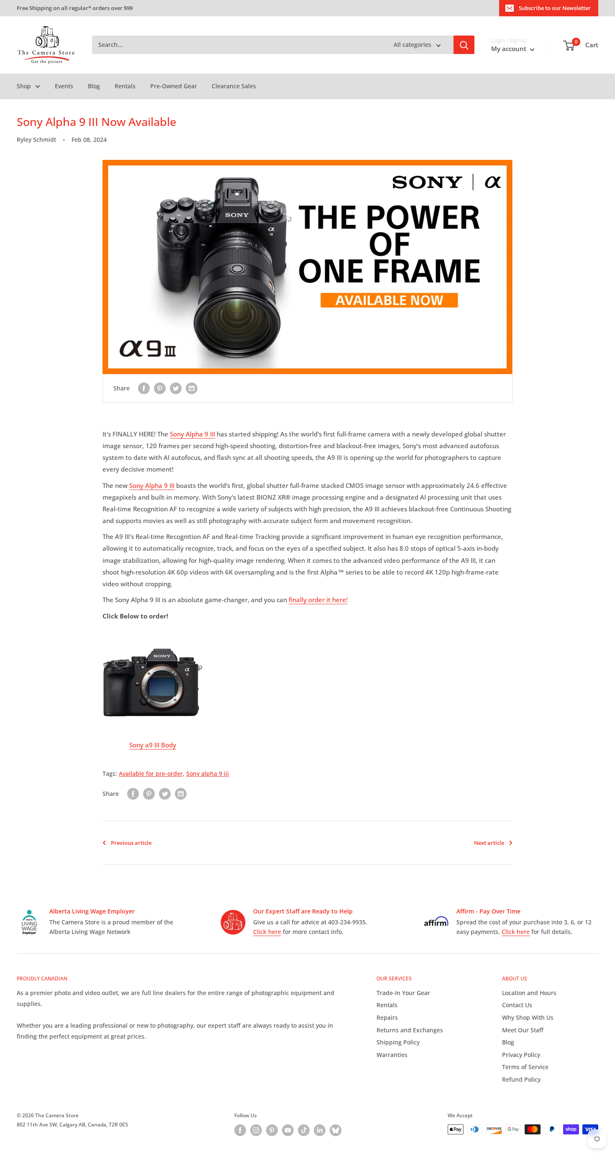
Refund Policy (521, 1079)
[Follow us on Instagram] (256, 1130)
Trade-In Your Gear (403, 993)
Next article (489, 843)
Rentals (125, 86)
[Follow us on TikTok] (304, 1130)
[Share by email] (191, 388)
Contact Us (517, 1005)
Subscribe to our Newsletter (555, 8)
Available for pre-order (151, 773)
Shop (24, 86)
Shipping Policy (398, 1042)
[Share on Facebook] (144, 388)
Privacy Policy (521, 1055)
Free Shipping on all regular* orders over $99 (75, 8)
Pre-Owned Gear (173, 86)
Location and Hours (529, 993)
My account (509, 49)
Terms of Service (525, 1067)
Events (64, 86)
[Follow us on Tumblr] (335, 1130)
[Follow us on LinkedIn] (319, 1130)
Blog (94, 86)
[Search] (464, 45)
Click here (267, 932)
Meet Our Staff (522, 1030)
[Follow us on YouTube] (288, 1130)
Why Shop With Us (528, 1017)
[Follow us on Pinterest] (272, 1130)
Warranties (392, 1055)
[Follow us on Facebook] (240, 1130)
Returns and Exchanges (410, 1030)
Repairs (387, 1017)
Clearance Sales (234, 86)
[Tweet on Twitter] (176, 388)
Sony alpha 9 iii (207, 773)
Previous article (131, 843)
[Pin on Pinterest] (160, 388)
